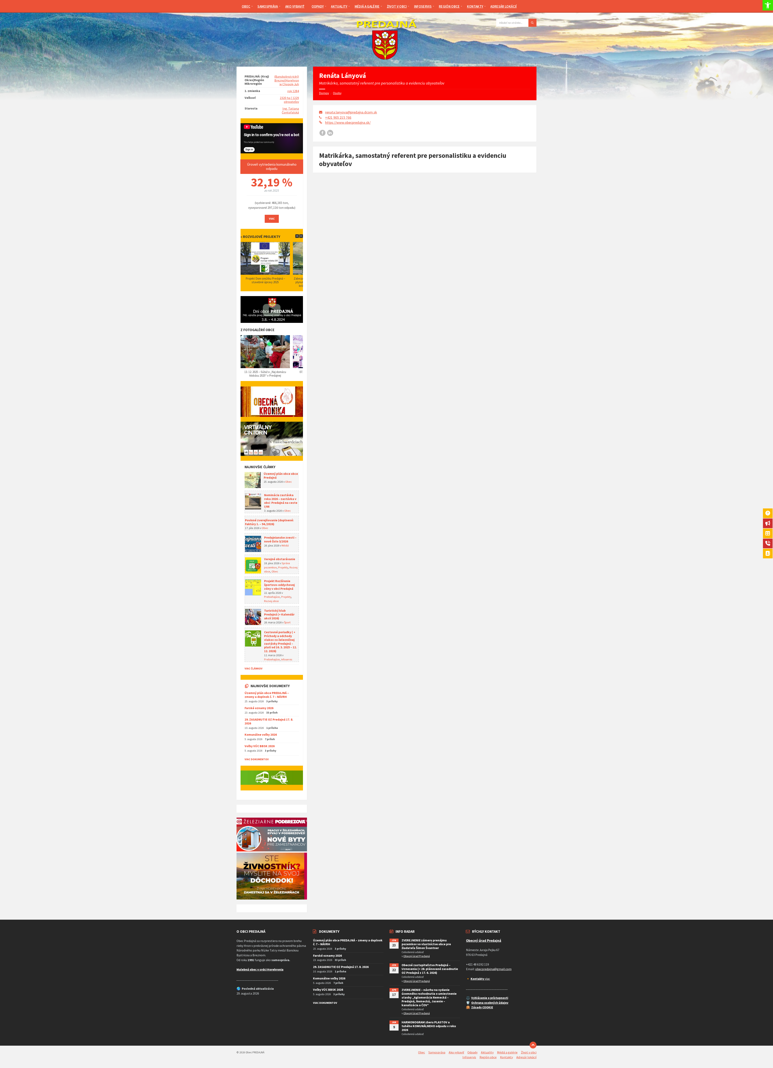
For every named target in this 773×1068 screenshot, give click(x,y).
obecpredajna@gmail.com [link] (493, 969)
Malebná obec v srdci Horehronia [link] (260, 969)
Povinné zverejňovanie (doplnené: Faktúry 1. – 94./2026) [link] (269, 522)
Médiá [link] (285, 545)
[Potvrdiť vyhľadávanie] (532, 23)
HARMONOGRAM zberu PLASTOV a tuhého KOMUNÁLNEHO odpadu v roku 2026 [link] (429, 1026)
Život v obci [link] (528, 1052)
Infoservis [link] (286, 659)
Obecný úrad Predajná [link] (416, 956)
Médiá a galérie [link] (507, 1052)
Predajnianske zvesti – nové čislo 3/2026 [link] (280, 539)
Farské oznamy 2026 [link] (259, 708)
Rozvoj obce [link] (271, 601)
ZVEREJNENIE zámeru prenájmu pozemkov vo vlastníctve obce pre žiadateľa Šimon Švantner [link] (426, 944)
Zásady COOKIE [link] (482, 1007)
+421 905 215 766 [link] (338, 117)
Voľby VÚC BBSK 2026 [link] (260, 746)
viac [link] (480, 979)
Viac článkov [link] (253, 668)
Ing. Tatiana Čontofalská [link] (290, 110)
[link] (768, 5)
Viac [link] (272, 218)
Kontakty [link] (506, 1057)
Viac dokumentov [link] (257, 759)
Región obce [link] (488, 1057)
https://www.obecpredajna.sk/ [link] (348, 122)
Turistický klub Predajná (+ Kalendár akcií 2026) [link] (279, 614)
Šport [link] (287, 622)
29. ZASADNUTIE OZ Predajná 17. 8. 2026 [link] (269, 721)
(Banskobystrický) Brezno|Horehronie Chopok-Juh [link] (286, 80)
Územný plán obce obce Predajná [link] (281, 475)
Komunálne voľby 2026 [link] (261, 734)
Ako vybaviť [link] (456, 1052)
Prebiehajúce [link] (272, 597)
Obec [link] (288, 481)
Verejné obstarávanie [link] (279, 559)
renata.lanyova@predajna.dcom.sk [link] (351, 112)
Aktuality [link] (487, 1052)
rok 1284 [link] (293, 91)
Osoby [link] (337, 93)
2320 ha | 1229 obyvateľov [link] (289, 100)
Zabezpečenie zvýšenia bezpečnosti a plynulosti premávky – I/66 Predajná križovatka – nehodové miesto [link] (265, 282)
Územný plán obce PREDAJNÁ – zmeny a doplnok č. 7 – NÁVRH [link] (267, 695)
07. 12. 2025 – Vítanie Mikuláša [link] (265, 372)
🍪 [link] (468, 1007)
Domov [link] (324, 93)
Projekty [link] (283, 567)
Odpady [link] (472, 1052)
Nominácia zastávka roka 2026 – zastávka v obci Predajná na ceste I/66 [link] (280, 500)
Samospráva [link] (436, 1052)
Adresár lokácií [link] (526, 1057)
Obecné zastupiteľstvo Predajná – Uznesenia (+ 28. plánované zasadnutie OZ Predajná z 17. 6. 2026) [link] (430, 969)
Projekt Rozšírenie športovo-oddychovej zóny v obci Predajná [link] (279, 585)
